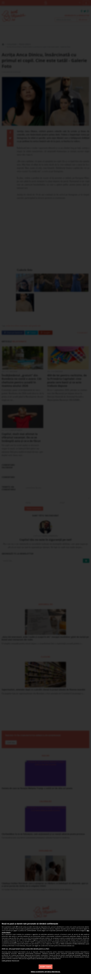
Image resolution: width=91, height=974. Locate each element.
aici (15, 942)
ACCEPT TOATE (45, 967)
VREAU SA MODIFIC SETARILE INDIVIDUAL (45, 972)
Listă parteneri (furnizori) (10, 961)
